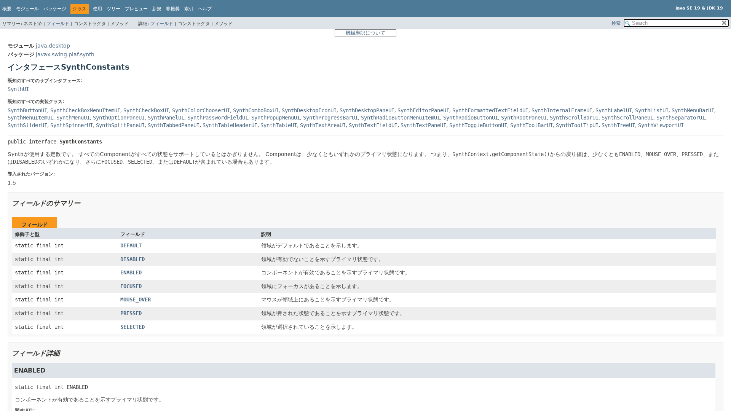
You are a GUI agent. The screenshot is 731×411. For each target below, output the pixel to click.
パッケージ (54, 8)
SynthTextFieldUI (373, 125)
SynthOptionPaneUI (119, 118)
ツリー (113, 8)
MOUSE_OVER (135, 299)
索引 (188, 8)
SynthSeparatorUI (680, 118)
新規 (156, 8)
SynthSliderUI (27, 125)
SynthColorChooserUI (201, 110)
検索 (616, 23)
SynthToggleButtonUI (478, 125)
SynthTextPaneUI (423, 125)
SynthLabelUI (613, 110)
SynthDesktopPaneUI (367, 110)
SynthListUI (652, 110)
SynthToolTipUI (577, 125)
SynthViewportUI (661, 125)
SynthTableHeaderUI (230, 125)
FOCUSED (131, 286)
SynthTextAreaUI (323, 125)
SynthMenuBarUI (693, 110)
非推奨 (173, 8)
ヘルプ (205, 8)
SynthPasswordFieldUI (217, 118)
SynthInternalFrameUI (561, 110)
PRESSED (131, 313)
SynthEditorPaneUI (423, 110)
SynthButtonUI (27, 110)
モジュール (27, 8)
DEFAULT (131, 245)
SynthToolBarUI (531, 125)
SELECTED (132, 327)
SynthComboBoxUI (256, 110)
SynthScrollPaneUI (627, 118)
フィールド (57, 23)
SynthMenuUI (73, 118)
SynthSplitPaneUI (120, 125)
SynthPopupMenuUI (275, 118)
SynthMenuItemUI (30, 118)
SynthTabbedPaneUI (174, 125)
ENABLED (131, 272)
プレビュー (136, 8)
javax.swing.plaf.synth (65, 54)
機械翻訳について (365, 33)
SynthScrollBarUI (574, 118)
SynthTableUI (278, 125)
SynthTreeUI (618, 125)
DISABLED (132, 259)
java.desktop (53, 46)
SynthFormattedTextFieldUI (490, 110)
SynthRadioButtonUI (470, 118)
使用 (97, 8)
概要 (6, 8)
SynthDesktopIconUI (309, 110)
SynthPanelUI (166, 118)
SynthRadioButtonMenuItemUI (400, 118)
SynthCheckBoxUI (146, 110)
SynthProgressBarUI (330, 118)
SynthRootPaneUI (524, 118)
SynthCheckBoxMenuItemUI (85, 110)
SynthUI (18, 89)
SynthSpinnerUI (71, 125)
